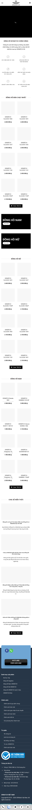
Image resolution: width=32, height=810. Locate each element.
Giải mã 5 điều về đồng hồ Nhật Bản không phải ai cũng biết (16, 618)
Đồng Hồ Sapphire (8, 681)
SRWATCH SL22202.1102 (8, 169)
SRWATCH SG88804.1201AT (24, 399)
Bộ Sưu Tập (6, 678)
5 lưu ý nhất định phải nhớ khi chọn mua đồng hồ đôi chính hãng (16, 553)
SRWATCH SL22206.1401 (24, 356)
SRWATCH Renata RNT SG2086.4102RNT (8, 400)
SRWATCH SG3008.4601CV (24, 450)
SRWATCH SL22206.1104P (24, 195)
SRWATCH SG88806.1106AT (24, 476)
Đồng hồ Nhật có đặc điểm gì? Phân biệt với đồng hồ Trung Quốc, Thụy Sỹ (16, 585)
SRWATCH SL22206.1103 (8, 356)
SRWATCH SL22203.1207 (8, 143)
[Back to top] (28, 807)
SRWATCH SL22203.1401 (24, 118)
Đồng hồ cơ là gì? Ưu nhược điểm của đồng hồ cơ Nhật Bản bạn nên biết (16, 522)
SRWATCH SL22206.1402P (24, 305)
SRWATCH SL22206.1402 (8, 330)
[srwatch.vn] (16, 3)
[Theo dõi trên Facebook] (7, 651)
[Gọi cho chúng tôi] (11, 651)
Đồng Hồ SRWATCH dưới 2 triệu (12, 690)
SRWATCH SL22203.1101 (24, 169)
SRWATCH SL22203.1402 (8, 118)
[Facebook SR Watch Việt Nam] (21, 807)
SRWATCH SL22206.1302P (8, 195)
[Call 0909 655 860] (3, 807)
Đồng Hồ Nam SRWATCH (10, 684)
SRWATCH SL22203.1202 (24, 143)
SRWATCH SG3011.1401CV (8, 425)
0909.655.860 (13, 786)
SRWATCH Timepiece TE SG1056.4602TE (8, 451)
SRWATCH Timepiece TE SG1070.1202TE (8, 477)
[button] (2, 3)
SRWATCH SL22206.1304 (24, 330)
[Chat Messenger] (15, 807)
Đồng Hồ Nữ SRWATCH (9, 687)
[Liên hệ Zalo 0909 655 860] (9, 807)
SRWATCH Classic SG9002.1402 (24, 425)
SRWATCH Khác (7, 693)
